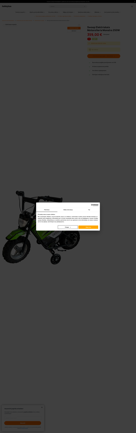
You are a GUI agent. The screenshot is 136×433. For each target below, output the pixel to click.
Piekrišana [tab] (46, 209)
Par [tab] (89, 209)
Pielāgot (67, 227)
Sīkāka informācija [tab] (68, 209)
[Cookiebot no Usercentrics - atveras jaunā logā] (92, 205)
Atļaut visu (88, 227)
